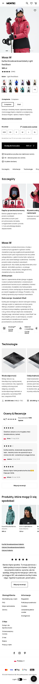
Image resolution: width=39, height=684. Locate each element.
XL (35, 132)
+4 (35, 89)
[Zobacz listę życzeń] (31, 3)
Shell (19, 104)
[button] (19, 679)
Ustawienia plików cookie (27, 611)
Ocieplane (7, 104)
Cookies (24, 606)
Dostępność (25, 616)
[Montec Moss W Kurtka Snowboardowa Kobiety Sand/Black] (34, 82)
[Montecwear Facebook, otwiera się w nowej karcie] (14, 653)
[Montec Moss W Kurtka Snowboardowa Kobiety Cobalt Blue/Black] (16, 82)
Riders (4, 641)
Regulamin (25, 599)
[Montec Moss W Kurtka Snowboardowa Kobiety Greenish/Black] (10, 89)
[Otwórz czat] (34, 679)
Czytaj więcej (10, 330)
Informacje (16, 169)
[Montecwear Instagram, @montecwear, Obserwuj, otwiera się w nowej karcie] (19, 653)
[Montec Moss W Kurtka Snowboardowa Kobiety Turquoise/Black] (22, 89)
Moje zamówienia (8, 606)
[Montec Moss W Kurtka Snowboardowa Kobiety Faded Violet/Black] (22, 82)
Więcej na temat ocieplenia (12, 119)
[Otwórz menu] (3, 3)
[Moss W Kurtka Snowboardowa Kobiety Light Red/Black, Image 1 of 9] (19, 30)
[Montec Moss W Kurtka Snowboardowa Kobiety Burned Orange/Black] (16, 89)
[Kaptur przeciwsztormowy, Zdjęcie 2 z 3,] (12, 203)
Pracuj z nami (7, 645)
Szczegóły (5, 169)
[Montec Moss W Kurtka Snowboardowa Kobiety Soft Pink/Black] (4, 82)
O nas (4, 637)
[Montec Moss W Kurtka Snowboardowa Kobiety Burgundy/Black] (28, 82)
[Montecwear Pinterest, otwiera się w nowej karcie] (24, 653)
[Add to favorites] (35, 10)
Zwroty (4, 610)
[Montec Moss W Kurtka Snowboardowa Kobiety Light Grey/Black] (28, 89)
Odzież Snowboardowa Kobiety (13, 547)
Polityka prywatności (28, 602)
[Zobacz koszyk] (36, 3)
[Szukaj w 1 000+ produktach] (27, 3)
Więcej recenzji (20, 485)
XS (10, 132)
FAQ (3, 602)
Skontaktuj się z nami (9, 599)
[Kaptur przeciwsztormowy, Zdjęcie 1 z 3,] (6, 203)
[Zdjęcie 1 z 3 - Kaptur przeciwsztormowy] (14, 196)
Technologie (28, 169)
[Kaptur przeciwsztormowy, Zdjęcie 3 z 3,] (19, 203)
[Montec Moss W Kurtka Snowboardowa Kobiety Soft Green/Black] (10, 82)
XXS (4, 132)
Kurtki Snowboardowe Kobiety (13, 544)
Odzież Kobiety (7, 550)
